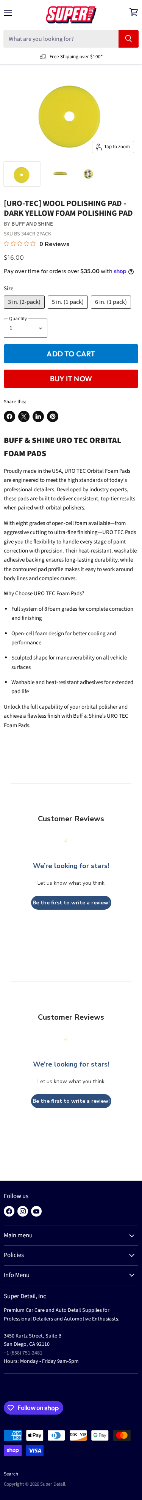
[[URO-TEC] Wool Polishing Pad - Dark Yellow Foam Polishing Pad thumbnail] (22, 174)
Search (11, 1474)
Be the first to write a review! (71, 902)
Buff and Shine (32, 224)
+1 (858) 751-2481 (23, 1353)
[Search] (129, 39)
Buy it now (71, 378)
